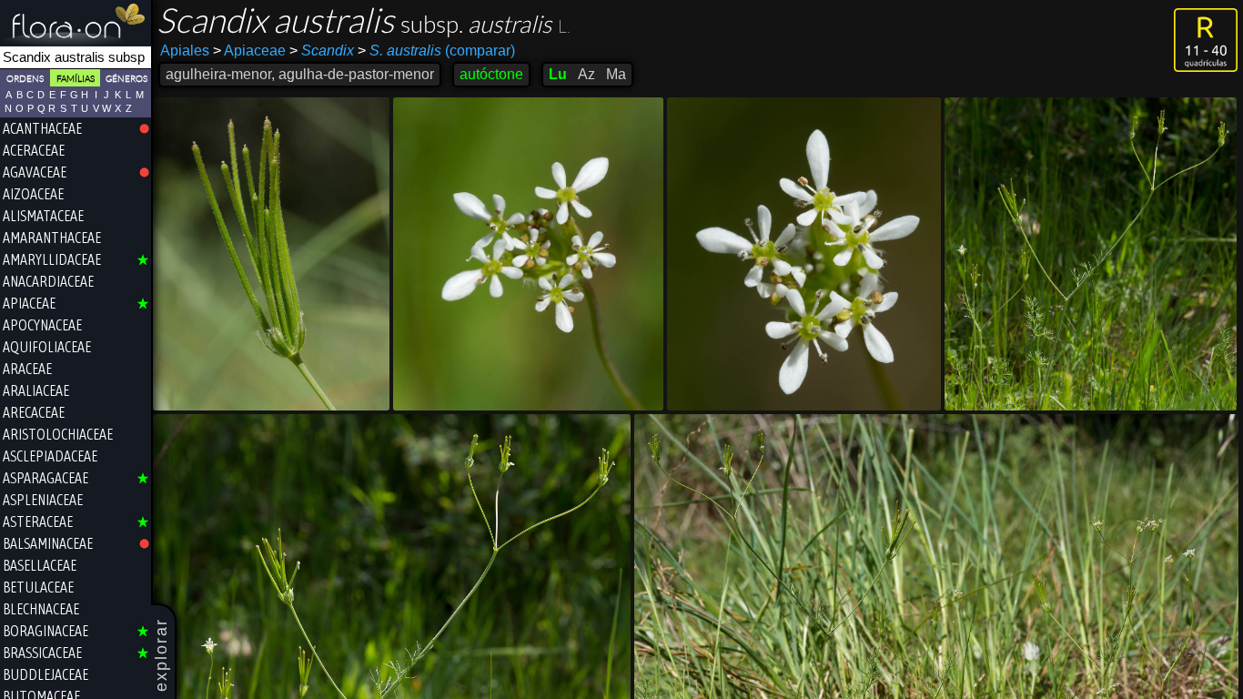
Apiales (184, 50)
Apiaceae (249, 50)
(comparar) (436, 50)
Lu (558, 74)
